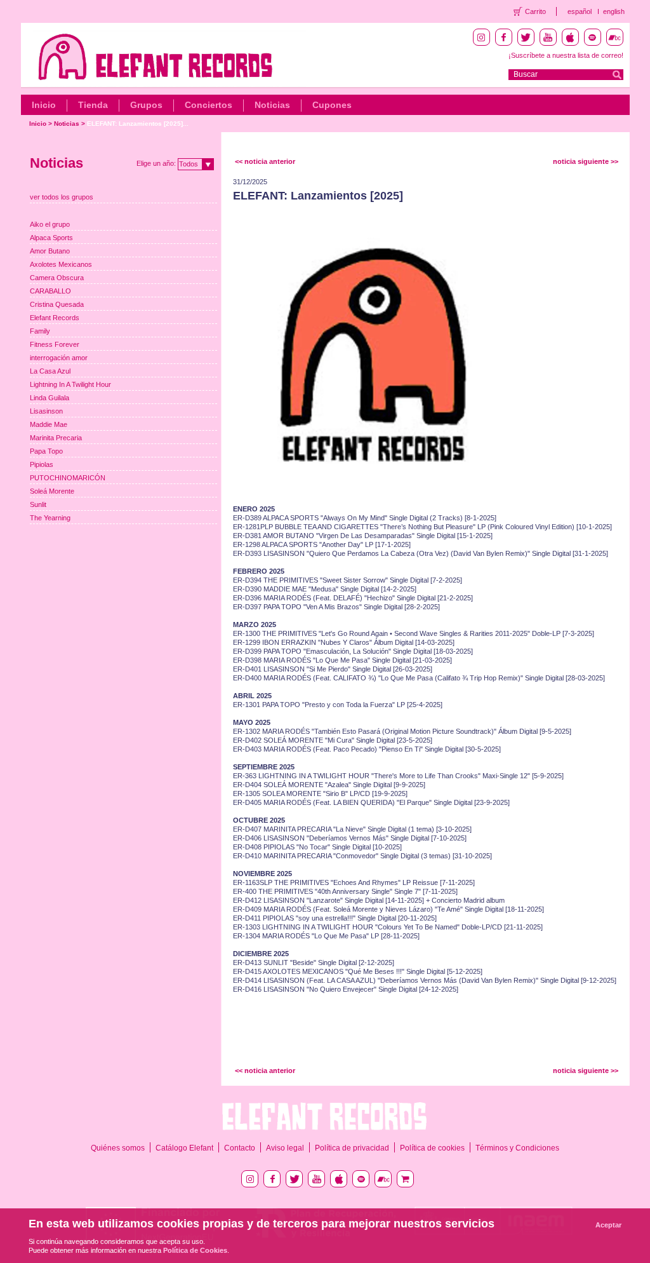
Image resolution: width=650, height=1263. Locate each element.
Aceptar (608, 1225)
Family (40, 331)
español (579, 11)
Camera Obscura (57, 277)
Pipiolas (41, 464)
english (614, 11)
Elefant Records (54, 317)
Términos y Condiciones (517, 1148)
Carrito (535, 11)
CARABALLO (50, 291)
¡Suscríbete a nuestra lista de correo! (565, 55)
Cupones (332, 105)
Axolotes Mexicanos (61, 264)
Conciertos (208, 105)
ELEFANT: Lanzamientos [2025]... (138, 123)
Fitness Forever (54, 344)
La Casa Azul (50, 371)
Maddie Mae (48, 424)
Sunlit (38, 504)
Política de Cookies (195, 1250)
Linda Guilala (49, 398)
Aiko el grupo (50, 224)
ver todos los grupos (61, 197)
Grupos (146, 105)
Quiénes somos (118, 1148)
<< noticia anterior (265, 161)
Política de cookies (432, 1148)
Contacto (239, 1148)
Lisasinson (46, 411)
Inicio (44, 105)
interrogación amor (59, 357)
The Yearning (50, 518)
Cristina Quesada (57, 304)
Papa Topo (46, 451)
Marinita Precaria (56, 438)
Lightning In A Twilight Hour (70, 384)
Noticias (272, 105)
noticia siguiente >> (585, 161)
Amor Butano (50, 251)
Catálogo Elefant (184, 1148)
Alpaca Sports (51, 237)
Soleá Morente (52, 491)
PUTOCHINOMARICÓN (67, 478)
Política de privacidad (352, 1148)
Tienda (93, 105)
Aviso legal (285, 1148)
